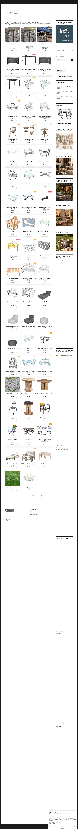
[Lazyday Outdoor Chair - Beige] (12, 317)
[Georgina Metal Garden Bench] (44, 246)
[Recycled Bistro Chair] (12, 408)
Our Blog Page (47, 12)
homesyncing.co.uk (12, 12)
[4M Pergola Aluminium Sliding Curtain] (44, 60)
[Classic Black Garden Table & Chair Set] (44, 175)
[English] (30, 511)
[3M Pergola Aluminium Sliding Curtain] (12, 60)
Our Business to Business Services (65, 12)
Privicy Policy (8, 519)
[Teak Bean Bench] (44, 454)
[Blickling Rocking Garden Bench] (44, 107)
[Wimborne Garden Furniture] (12, 478)
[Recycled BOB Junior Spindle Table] (28, 384)
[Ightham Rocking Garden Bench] (12, 292)
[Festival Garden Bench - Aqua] (44, 222)
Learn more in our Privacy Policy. (55, 822)
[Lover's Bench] (28, 339)
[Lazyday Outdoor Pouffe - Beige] (44, 317)
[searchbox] (64, 51)
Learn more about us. (53, 823)
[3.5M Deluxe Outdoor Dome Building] (12, 34)
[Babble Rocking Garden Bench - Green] (44, 84)
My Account (16, 497)
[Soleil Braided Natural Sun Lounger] (12, 454)
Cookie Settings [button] (62, 828)
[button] (61, 69)
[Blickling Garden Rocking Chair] (28, 107)
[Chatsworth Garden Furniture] (44, 152)
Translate (37, 514)
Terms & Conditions (9, 520)
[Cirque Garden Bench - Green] (28, 175)
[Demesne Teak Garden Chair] (12, 222)
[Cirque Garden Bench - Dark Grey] (12, 175)
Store (53, 12)
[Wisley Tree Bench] (28, 478)
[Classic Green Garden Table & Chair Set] (12, 198)
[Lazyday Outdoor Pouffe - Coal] (12, 339)
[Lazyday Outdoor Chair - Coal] (28, 317)
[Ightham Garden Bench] (44, 269)
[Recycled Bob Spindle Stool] (28, 408)
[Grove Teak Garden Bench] (12, 269)
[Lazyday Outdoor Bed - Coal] (44, 292)
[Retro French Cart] (28, 430)
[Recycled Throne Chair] (12, 430)
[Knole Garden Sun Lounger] (28, 292)
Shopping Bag (41, 497)
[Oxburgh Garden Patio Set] (12, 384)
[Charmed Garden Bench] (28, 152)
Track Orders (24, 497)
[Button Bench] (12, 152)
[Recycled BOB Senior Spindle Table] (44, 384)
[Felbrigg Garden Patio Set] (28, 222)
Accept (75, 830)
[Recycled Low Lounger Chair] (44, 408)
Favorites (33, 497)
